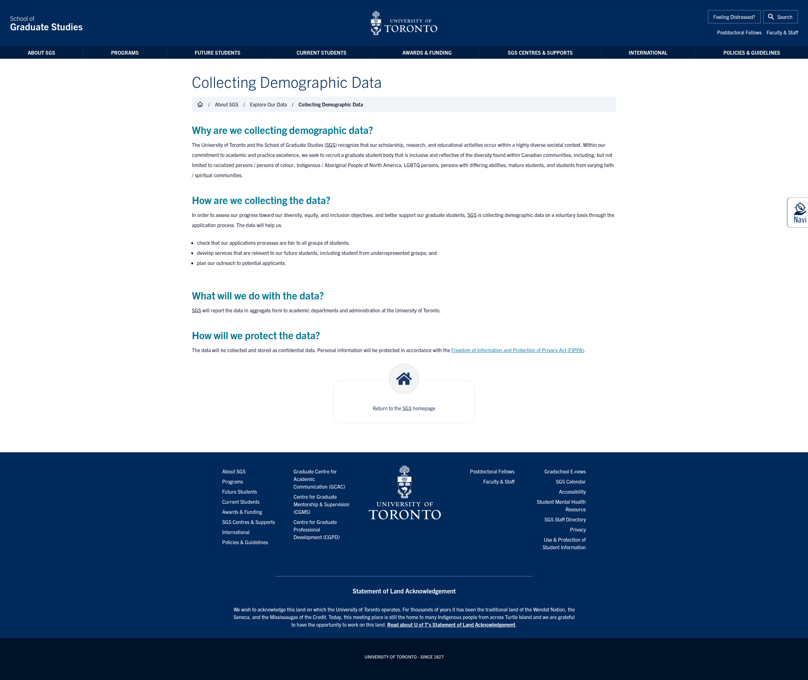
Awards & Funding (427, 52)
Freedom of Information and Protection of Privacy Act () (517, 350)
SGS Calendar (571, 481)
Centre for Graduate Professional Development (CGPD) (317, 529)
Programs (125, 52)
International (648, 52)
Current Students (322, 52)
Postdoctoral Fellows (739, 32)
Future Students (218, 52)
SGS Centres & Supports (540, 52)
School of (46, 23)
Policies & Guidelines (751, 52)
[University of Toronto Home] (404, 23)
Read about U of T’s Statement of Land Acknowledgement (451, 624)
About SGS (41, 52)
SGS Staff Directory (565, 519)
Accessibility (572, 491)
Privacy (578, 529)
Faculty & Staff (782, 32)
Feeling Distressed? (734, 17)
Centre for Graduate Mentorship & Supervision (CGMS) (321, 504)
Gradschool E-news (565, 471)
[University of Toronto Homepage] (404, 492)
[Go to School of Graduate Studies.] (200, 104)
